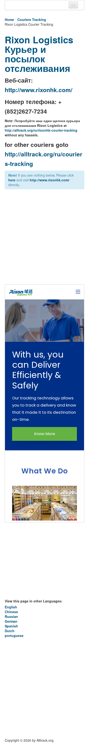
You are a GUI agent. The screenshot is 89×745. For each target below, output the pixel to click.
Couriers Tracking (31, 19)
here (11, 180)
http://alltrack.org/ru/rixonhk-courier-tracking (41, 130)
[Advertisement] (44, 238)
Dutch (9, 630)
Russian (11, 616)
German (11, 621)
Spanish (11, 626)
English (11, 607)
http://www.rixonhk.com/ (38, 89)
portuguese (14, 635)
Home (9, 19)
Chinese (11, 611)
